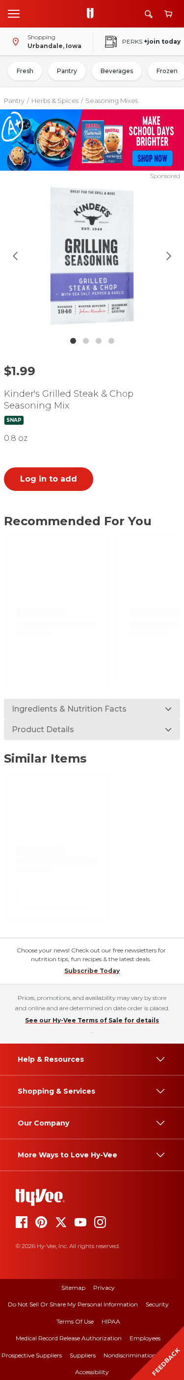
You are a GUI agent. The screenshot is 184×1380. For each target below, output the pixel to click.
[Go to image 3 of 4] (98, 341)
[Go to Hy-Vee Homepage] (93, 14)
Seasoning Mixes (111, 100)
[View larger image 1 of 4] (92, 256)
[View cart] (168, 14)
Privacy (104, 1287)
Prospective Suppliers (31, 1355)
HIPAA (111, 1321)
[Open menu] (14, 13)
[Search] (149, 14)
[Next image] (169, 256)
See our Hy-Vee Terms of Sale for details (92, 1020)
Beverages (117, 71)
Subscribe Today (92, 970)
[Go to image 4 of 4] (111, 341)
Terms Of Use (75, 1321)
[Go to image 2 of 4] (85, 341)
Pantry (67, 71)
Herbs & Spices (55, 100)
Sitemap (73, 1287)
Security (157, 1304)
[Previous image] (15, 256)
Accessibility (92, 1372)
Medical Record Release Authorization (69, 1338)
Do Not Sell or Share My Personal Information (73, 1304)
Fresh (25, 71)
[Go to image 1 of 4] (73, 341)
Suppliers (83, 1355)
